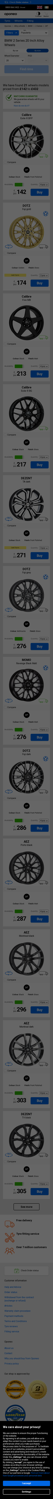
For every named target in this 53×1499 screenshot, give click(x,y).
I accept (26, 1483)
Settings (26, 1491)
